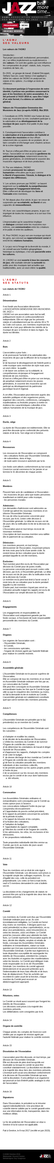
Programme (10, 25)
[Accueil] (26, 8)
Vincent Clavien (18, 1156)
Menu (25, 25)
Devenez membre (13, 31)
